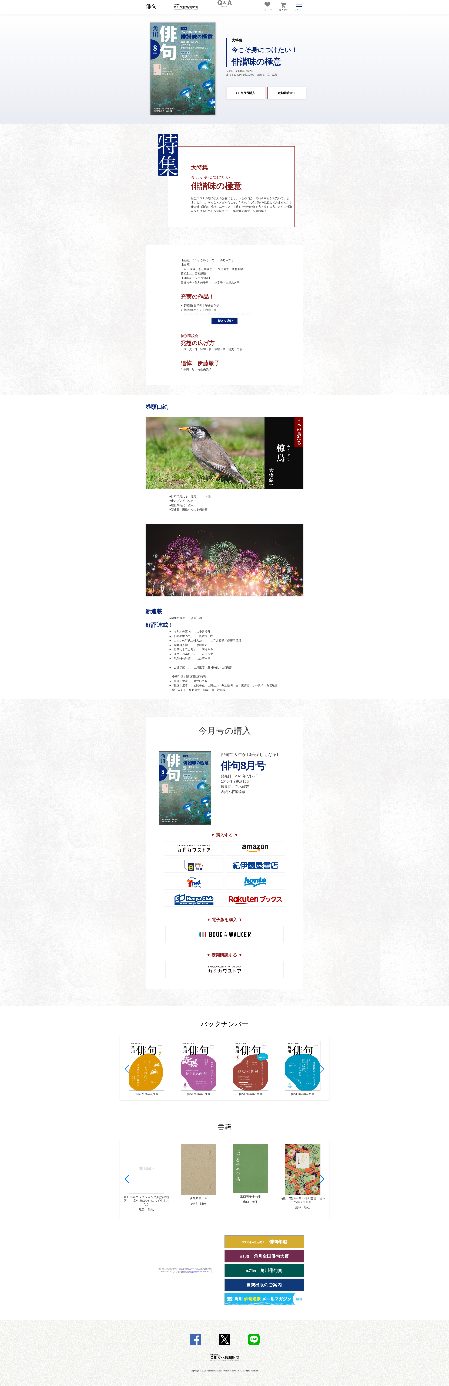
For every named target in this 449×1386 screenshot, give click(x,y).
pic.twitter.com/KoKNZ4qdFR (202, 1271)
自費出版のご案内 (264, 1284)
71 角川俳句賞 (264, 1270)
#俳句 (178, 1271)
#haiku (181, 1271)
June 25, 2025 (194, 1272)
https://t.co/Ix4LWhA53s (189, 1271)
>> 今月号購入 (245, 93)
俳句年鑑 (264, 1241)
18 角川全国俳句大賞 (264, 1256)
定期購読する (287, 93)
